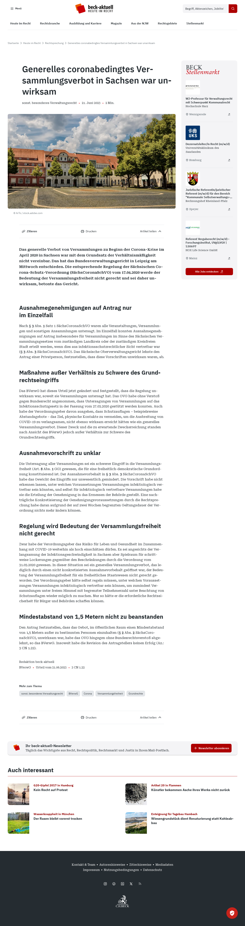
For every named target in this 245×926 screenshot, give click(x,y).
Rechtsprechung (54, 43)
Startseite (13, 43)
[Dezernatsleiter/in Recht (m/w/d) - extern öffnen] (229, 160)
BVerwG (73, 693)
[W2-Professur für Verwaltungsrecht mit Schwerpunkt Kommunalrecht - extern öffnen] (229, 114)
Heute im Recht (32, 43)
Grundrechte (136, 693)
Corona (88, 693)
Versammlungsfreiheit (110, 693)
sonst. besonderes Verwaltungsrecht (42, 693)
